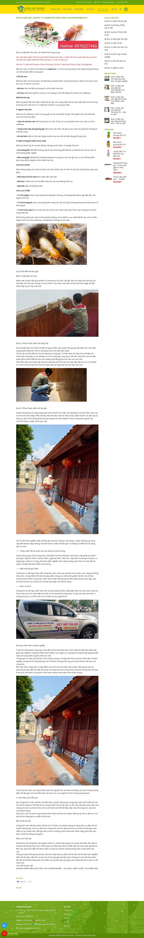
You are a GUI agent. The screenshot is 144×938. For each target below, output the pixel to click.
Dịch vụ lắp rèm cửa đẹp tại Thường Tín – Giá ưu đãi (118, 111)
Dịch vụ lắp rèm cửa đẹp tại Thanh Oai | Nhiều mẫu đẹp (119, 100)
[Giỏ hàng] (126, 9)
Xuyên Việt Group (89, 935)
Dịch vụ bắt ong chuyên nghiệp (115, 55)
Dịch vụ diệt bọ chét (114, 68)
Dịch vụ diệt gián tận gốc (117, 39)
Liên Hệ (114, 9)
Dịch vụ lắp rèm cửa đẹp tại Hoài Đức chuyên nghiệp (119, 79)
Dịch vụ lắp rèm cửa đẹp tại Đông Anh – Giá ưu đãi (118, 121)
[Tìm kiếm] (120, 9)
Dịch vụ (90, 9)
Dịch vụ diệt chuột (114, 43)
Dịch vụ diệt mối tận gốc (116, 21)
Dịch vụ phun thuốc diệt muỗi (115, 33)
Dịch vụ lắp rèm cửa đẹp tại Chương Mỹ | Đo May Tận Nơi (118, 89)
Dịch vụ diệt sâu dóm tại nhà (115, 48)
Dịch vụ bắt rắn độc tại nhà (114, 62)
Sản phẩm (79, 9)
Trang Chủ (55, 9)
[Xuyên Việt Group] (31, 9)
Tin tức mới (103, 9)
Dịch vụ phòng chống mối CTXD (114, 26)
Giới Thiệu (67, 9)
